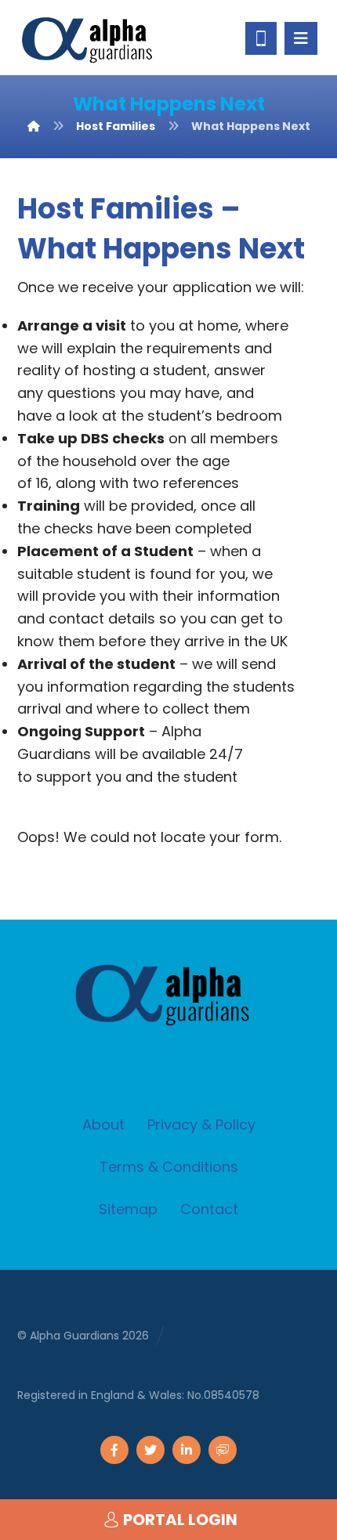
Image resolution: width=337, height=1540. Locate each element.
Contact (209, 1209)
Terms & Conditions (169, 1167)
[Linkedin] (186, 1450)
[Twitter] (150, 1450)
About (103, 1124)
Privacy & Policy (201, 1124)
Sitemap (128, 1209)
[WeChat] (222, 1450)
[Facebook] (114, 1450)
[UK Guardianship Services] (91, 39)
